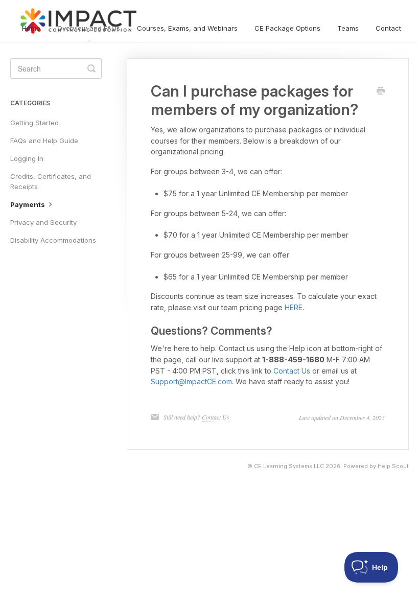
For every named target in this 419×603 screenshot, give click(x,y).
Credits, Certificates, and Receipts (50, 181)
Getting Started (34, 123)
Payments (28, 204)
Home (31, 28)
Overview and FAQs (88, 28)
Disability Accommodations (53, 240)
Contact (388, 28)
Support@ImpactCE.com (191, 381)
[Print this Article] (381, 91)
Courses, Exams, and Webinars (187, 28)
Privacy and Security (43, 222)
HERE (293, 307)
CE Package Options (287, 28)
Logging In (26, 158)
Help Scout (393, 466)
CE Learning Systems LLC (289, 466)
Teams (348, 28)
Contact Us (291, 370)
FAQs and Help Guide (44, 140)
